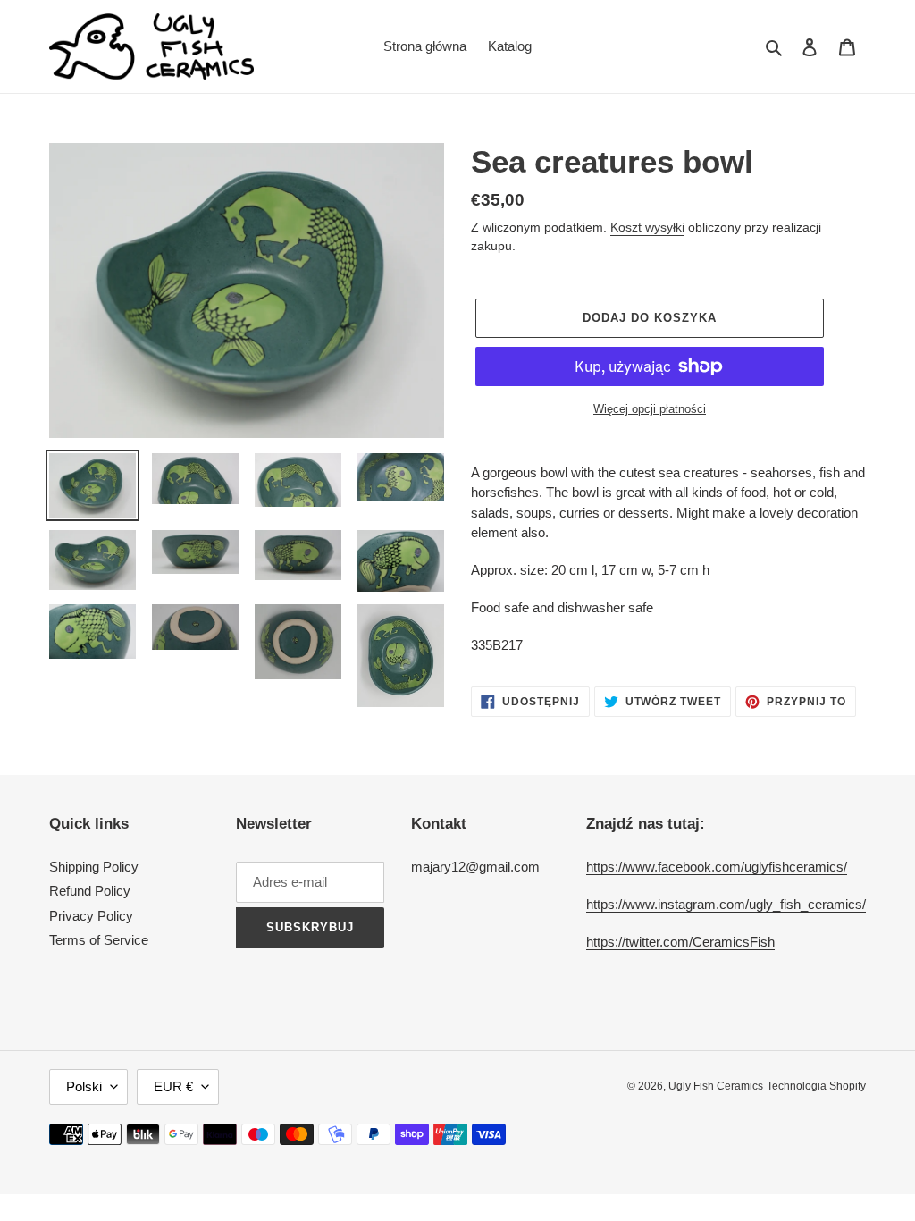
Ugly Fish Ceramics (715, 1086)
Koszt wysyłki (647, 227)
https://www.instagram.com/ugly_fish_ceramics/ (726, 904)
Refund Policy (89, 890)
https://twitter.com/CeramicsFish (680, 941)
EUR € (173, 1086)
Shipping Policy (94, 866)
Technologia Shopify (816, 1086)
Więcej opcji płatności (649, 409)
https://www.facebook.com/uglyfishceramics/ (716, 866)
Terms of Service (98, 939)
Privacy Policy (91, 915)
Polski (84, 1086)
